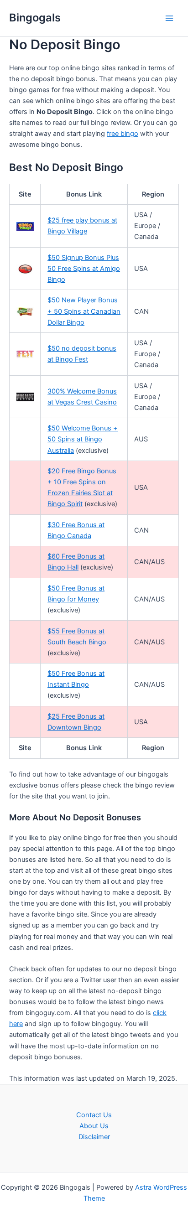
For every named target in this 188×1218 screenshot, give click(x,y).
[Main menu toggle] (169, 18)
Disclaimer (94, 1137)
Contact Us (94, 1115)
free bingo (122, 134)
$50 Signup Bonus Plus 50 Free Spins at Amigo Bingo (83, 269)
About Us (94, 1126)
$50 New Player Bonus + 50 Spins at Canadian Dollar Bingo (83, 311)
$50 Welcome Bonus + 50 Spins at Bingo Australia (82, 439)
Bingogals (35, 17)
